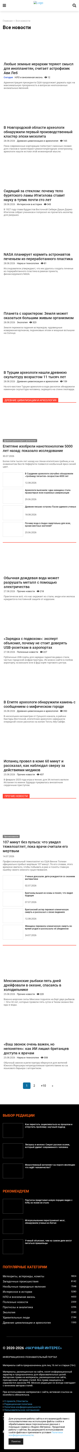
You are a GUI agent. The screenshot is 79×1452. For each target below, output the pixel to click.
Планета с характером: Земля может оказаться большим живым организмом (39, 315)
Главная (8, 20)
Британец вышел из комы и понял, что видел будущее (49, 894)
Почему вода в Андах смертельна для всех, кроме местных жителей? (48, 524)
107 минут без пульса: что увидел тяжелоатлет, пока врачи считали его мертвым (35, 846)
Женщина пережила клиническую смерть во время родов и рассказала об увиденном (48, 927)
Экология (22, 322)
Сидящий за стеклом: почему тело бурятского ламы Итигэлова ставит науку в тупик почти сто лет (34, 195)
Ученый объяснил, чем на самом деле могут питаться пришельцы (48, 1242)
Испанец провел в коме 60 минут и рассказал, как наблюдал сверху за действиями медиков (34, 765)
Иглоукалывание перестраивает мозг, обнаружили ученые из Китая (45, 1221)
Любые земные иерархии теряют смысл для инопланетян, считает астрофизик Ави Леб (38, 68)
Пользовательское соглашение (22, 1410)
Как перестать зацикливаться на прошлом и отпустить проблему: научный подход (48, 1125)
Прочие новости (26, 591)
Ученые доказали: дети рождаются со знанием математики (50, 877)
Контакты (22, 1401)
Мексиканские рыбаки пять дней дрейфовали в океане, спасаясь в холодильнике (32, 985)
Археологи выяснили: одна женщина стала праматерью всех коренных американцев (48, 491)
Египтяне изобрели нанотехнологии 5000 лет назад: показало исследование (38, 448)
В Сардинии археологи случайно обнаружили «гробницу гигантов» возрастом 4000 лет (49, 475)
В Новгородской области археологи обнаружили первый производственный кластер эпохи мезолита (38, 132)
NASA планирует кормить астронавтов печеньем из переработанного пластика (38, 256)
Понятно (16, 1441)
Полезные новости (27, 652)
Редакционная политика (18, 1404)
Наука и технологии (28, 263)
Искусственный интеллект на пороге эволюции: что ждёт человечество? (50, 1166)
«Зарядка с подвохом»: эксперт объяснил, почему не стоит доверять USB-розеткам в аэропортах (35, 643)
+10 (43, 1085)
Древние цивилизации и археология (37, 140)
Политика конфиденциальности (22, 1407)
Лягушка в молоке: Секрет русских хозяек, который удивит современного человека (47, 1146)
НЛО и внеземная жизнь (29, 77)
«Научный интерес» (43, 1348)
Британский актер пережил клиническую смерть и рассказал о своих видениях (47, 910)
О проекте (9, 1401)
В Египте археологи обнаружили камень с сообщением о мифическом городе (39, 704)
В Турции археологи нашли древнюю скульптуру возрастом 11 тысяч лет (35, 374)
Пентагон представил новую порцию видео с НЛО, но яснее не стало (48, 1201)
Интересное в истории (29, 204)
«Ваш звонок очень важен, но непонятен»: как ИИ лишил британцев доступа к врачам (36, 1048)
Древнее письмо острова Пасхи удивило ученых (50, 506)
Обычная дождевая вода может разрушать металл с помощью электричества (31, 582)
